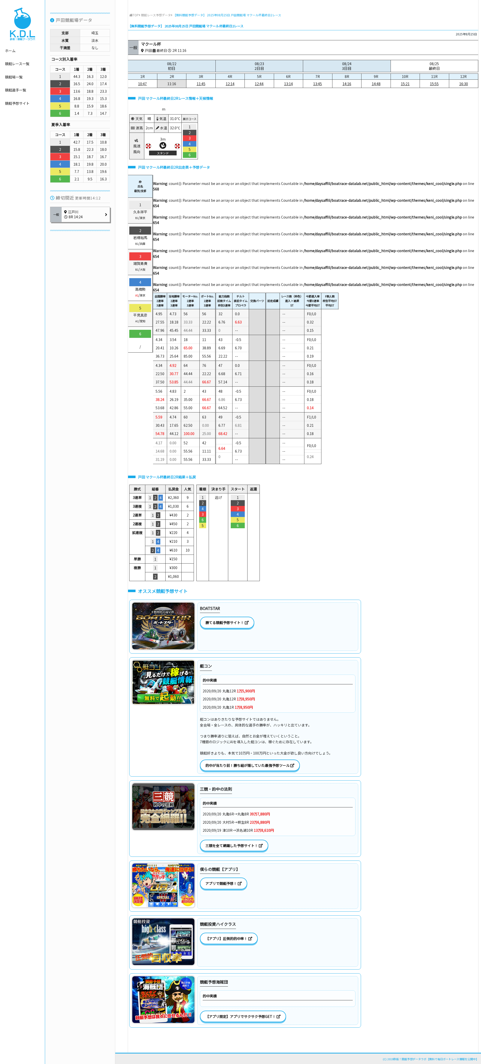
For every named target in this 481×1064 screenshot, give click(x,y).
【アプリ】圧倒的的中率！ (226, 938)
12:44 (259, 83)
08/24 (346, 66)
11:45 (201, 83)
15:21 (405, 83)
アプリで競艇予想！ (221, 883)
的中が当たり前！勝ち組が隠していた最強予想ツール (247, 765)
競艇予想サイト (17, 103)
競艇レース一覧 (17, 63)
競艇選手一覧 (15, 89)
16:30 (463, 83)
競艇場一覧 (14, 76)
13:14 (288, 83)
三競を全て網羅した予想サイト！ (232, 845)
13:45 (317, 83)
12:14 (230, 83)
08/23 (259, 66)
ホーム (10, 50)
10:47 (142, 83)
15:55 (434, 83)
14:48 (376, 83)
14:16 (346, 83)
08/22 (171, 66)
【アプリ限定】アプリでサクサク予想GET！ (241, 1016)
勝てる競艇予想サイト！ (225, 622)
